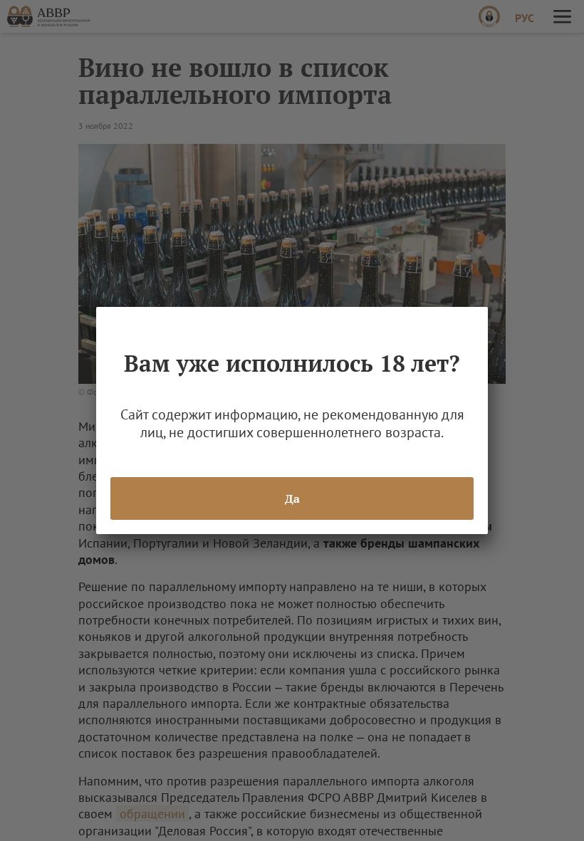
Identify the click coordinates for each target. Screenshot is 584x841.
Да (292, 498)
